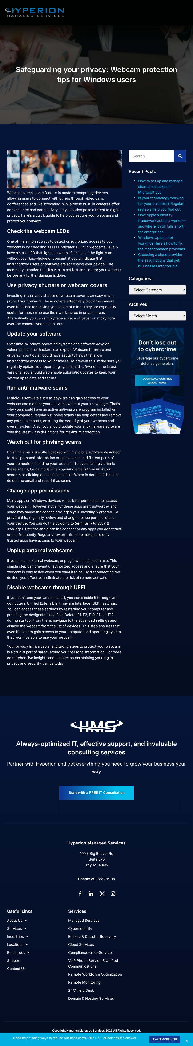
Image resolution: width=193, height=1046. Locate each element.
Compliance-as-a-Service (90, 952)
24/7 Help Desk (81, 990)
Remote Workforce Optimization (95, 974)
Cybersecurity (80, 928)
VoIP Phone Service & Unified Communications (93, 963)
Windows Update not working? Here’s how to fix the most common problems (161, 243)
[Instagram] (113, 893)
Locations (15, 944)
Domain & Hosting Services (91, 998)
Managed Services (84, 920)
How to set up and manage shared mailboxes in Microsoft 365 (160, 186)
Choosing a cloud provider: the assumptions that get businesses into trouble (160, 260)
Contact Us (16, 968)
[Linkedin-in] (91, 893)
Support (13, 960)
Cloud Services (81, 944)
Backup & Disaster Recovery (92, 936)
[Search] (180, 156)
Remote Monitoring (84, 982)
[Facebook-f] (80, 893)
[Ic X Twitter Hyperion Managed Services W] (102, 893)
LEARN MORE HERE (165, 1039)
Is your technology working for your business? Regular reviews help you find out (161, 203)
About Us (14, 920)
